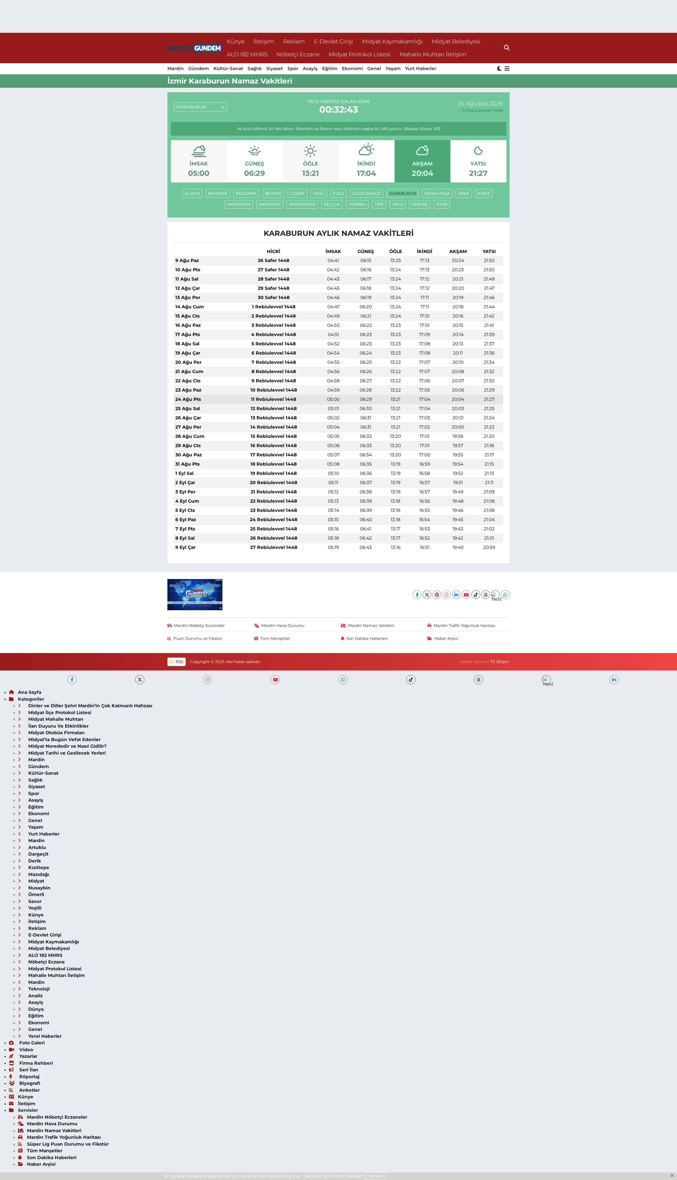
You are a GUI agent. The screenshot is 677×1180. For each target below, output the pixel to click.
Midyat (35, 881)
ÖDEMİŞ (419, 204)
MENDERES (239, 204)
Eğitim (329, 68)
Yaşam (393, 68)
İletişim (264, 41)
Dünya (35, 1009)
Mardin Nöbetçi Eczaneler (199, 625)
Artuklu (36, 847)
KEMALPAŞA (437, 193)
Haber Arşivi (446, 638)
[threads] (478, 679)
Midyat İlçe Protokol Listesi (59, 712)
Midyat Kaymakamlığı (392, 41)
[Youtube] (466, 594)
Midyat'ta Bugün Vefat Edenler (63, 739)
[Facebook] (417, 594)
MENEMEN (270, 204)
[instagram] (207, 679)
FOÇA (338, 193)
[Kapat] (673, 1175)
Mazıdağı (38, 874)
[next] (546, 679)
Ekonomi (352, 68)
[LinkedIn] (456, 594)
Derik (34, 861)
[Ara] (507, 47)
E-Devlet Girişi (333, 41)
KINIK (463, 193)
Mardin (175, 68)
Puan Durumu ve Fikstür (197, 638)
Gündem (198, 68)
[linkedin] (614, 679)
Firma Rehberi (35, 1063)
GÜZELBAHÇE (367, 193)
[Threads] (485, 594)
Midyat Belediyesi (456, 41)
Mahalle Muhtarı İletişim (433, 54)
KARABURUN (402, 193)
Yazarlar (27, 1056)
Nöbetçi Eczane (298, 54)
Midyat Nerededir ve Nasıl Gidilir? (67, 746)
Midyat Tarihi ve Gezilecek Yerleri (66, 753)
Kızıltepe (38, 867)
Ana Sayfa (29, 692)
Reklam (294, 41)
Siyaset (274, 68)
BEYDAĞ (273, 193)
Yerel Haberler (44, 1036)
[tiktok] (410, 679)
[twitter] (139, 679)
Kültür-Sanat (228, 68)
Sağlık (255, 68)
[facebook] (72, 679)
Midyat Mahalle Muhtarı (55, 719)
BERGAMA (246, 193)
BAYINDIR (217, 193)
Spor (292, 68)
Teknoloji (38, 988)
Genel (374, 68)
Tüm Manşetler (275, 638)
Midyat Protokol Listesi (360, 54)
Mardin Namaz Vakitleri (371, 625)
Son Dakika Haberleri (367, 638)
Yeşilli (34, 908)
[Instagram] (446, 594)
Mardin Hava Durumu (282, 625)
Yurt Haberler (420, 68)
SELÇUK (332, 204)
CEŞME (297, 193)
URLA (397, 204)
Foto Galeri (31, 1042)
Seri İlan (28, 1069)
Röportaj (28, 1076)
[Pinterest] (436, 594)
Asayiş (310, 68)
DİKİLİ (318, 193)
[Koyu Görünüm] (499, 69)
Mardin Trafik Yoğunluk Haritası (464, 625)
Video (25, 1049)
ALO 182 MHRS (247, 54)
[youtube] (275, 679)
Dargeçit (37, 854)
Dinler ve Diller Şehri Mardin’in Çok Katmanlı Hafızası (89, 705)
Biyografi (29, 1083)
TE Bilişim (500, 661)
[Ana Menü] (506, 69)
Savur (34, 901)
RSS (179, 661)
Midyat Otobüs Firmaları (56, 732)
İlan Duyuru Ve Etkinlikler (58, 726)
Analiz (35, 995)
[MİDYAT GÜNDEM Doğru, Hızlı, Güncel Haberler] (194, 48)
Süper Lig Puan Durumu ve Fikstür (68, 1144)
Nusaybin (39, 887)
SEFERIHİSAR (302, 204)
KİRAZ (484, 193)
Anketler (29, 1090)
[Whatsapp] (505, 594)
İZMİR (441, 204)
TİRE (378, 204)
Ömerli (35, 894)
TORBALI (357, 204)
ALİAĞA (192, 193)
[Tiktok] (476, 594)
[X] (427, 594)
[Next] (495, 594)
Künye (236, 41)
